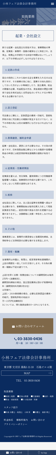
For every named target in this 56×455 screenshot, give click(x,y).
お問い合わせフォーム (28, 326)
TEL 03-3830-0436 (28, 380)
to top (44, 452)
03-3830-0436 (28, 338)
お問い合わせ (16, 452)
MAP (27, 373)
